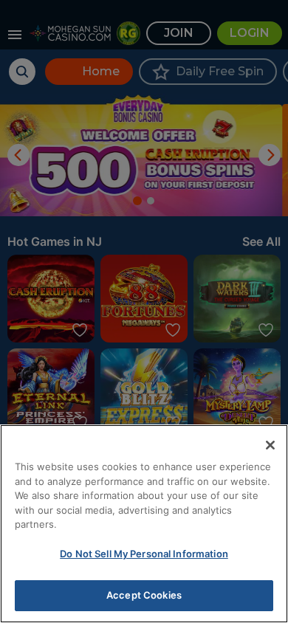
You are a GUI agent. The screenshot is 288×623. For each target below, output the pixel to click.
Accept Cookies (144, 595)
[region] (144, 523)
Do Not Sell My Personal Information (144, 554)
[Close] (270, 445)
